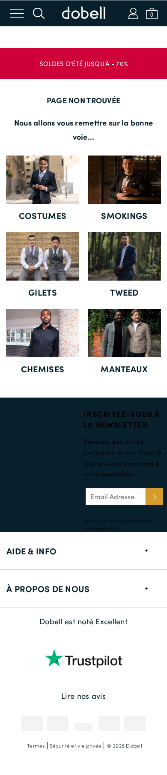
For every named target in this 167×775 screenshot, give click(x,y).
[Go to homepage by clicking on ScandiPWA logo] (83, 13)
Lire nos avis (83, 696)
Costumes (42, 215)
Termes (36, 745)
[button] (83, 59)
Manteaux (124, 369)
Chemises (42, 369)
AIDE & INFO (31, 551)
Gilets (42, 292)
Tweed (124, 292)
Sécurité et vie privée (75, 745)
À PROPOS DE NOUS (47, 589)
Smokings (124, 215)
